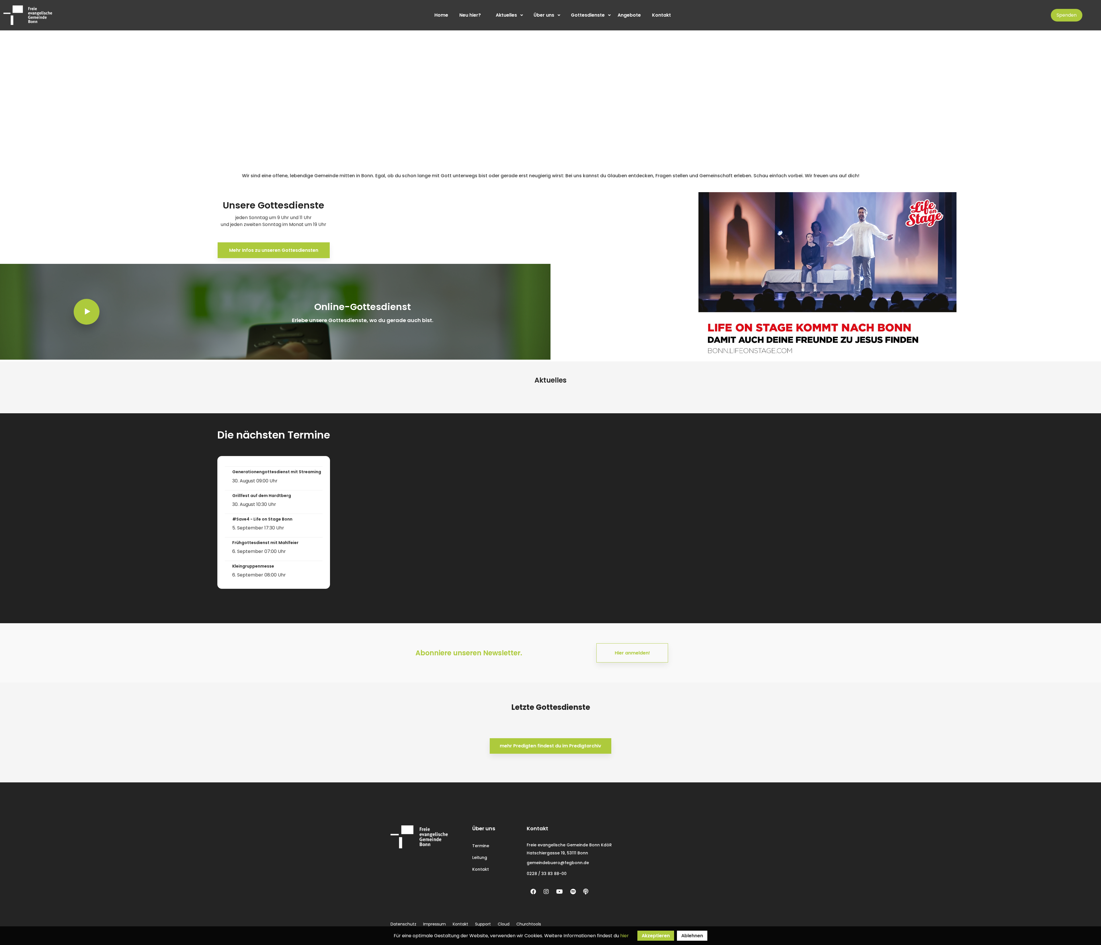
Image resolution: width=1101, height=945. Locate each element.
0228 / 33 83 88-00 (547, 873)
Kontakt (480, 869)
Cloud (503, 924)
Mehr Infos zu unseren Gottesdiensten (273, 250)
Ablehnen (692, 935)
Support (483, 924)
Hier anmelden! (632, 653)
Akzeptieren (656, 935)
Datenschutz (403, 924)
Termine (480, 846)
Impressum (434, 924)
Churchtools (528, 924)
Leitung (479, 857)
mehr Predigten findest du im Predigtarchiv (550, 746)
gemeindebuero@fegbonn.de (558, 862)
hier (624, 935)
